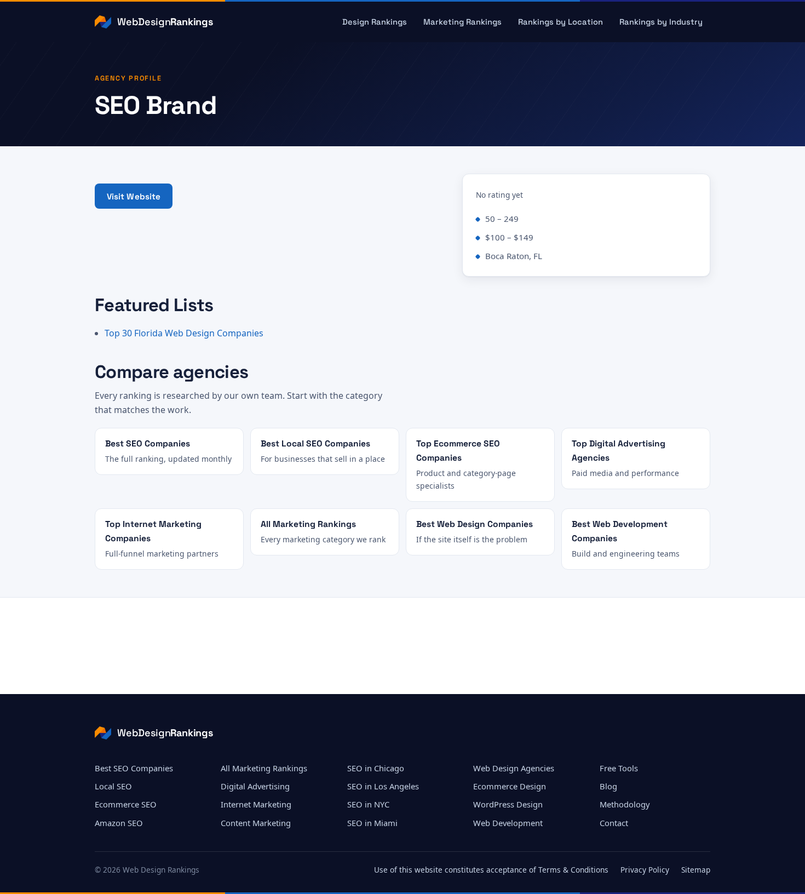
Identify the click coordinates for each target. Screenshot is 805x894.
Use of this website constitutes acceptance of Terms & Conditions (491, 869)
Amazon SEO (119, 822)
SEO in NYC (368, 804)
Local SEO (113, 786)
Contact (614, 822)
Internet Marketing (256, 804)
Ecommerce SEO (126, 804)
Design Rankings (374, 22)
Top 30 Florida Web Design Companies (184, 333)
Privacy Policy (644, 869)
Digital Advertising (255, 786)
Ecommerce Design (509, 786)
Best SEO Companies (134, 768)
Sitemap (695, 869)
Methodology (625, 804)
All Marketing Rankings (264, 768)
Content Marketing (256, 822)
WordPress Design (508, 804)
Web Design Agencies (513, 768)
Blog (608, 786)
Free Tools (619, 768)
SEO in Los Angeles (383, 786)
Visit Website (134, 196)
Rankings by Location (560, 22)
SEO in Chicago (375, 768)
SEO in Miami (372, 822)
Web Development (508, 822)
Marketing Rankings (462, 22)
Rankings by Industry (661, 22)
